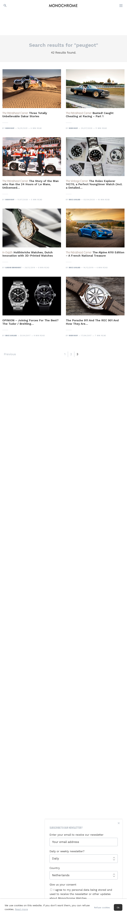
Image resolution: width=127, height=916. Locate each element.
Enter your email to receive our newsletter (76, 834)
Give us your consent (63, 884)
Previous (10, 354)
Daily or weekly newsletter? (67, 851)
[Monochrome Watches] (63, 5)
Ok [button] (118, 907)
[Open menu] (121, 5)
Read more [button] (21, 909)
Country (55, 868)
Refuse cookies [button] (102, 907)
